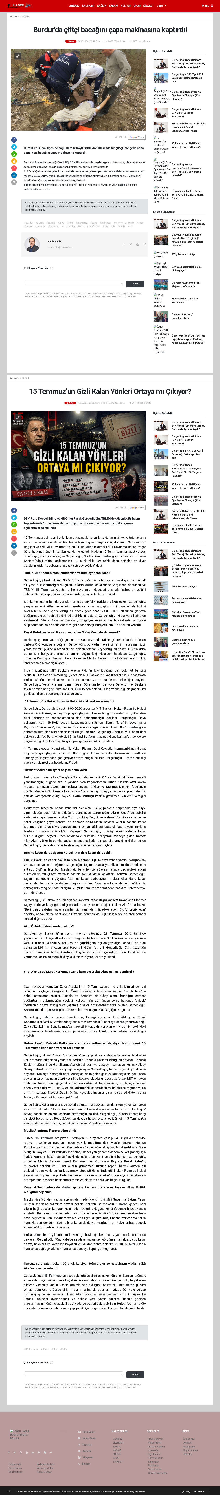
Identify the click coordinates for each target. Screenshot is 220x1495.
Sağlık (28, 184)
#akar (54, 1349)
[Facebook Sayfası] (10, 1452)
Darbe (29, 640)
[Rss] (40, 1452)
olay (79, 171)
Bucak (39, 162)
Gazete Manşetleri (158, 1473)
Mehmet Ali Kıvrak (127, 171)
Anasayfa (14, 16)
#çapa (93, 222)
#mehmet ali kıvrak (123, 222)
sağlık (122, 184)
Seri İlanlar (153, 1465)
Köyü (68, 162)
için (140, 171)
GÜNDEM (74, 5)
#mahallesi (82, 222)
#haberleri (53, 226)
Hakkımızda (15, 1464)
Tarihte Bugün (155, 1458)
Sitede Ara (189, 1439)
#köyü (60, 222)
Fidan (61, 701)
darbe (107, 556)
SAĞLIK (101, 5)
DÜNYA (25, 16)
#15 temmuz (31, 1349)
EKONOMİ (88, 5)
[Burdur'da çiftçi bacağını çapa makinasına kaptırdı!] (78, 89)
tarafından (109, 171)
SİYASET (148, 5)
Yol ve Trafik (154, 1442)
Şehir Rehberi (155, 1469)
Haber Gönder (44, 1472)
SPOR (136, 5)
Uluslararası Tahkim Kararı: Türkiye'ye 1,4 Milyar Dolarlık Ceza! (188, 195)
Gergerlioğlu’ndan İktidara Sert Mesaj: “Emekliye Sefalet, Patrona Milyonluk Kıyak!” (188, 64)
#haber (140, 222)
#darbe (45, 1349)
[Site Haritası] (46, 1452)
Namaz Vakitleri (156, 1446)
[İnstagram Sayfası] (22, 1452)
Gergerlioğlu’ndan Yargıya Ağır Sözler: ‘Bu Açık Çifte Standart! (186, 96)
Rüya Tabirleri (190, 1450)
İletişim (86, 1463)
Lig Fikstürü (154, 1454)
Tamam (200, 1491)
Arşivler (86, 1451)
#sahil (70, 222)
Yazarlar (87, 1444)
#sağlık (121, 226)
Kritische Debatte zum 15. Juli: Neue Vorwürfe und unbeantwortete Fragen (188, 127)
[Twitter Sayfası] (15, 1452)
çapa (40, 166)
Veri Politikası (16, 1472)
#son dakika (68, 226)
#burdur (28, 222)
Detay (187, 1491)
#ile (113, 226)
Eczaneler (153, 1450)
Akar (90, 547)
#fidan (64, 1349)
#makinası (105, 222)
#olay (105, 226)
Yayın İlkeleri (15, 1468)
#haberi (28, 226)
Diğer (160, 5)
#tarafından (93, 226)
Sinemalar (153, 1461)
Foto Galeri (88, 1432)
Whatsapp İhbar (45, 1468)
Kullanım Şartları (45, 1464)
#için (130, 226)
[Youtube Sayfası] (28, 1452)
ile (37, 189)
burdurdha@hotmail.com (61, 247)
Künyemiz (88, 1457)
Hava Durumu (155, 1439)
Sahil (75, 162)
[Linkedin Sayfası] (34, 1452)
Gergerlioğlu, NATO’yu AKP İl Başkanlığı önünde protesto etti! (188, 78)
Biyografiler (189, 1446)
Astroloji (187, 1454)
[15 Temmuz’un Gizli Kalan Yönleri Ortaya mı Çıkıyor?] (78, 455)
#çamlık (50, 222)
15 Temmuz (45, 590)
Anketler (187, 1442)
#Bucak (39, 222)
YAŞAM (113, 5)
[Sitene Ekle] (52, 1452)
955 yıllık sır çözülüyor (184, 254)
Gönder (135, 283)
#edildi (81, 226)
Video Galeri (89, 1438)
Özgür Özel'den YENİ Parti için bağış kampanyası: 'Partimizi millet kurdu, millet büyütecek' (188, 339)
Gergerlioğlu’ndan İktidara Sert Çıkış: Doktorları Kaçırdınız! (186, 113)
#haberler (40, 226)
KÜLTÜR (126, 5)
